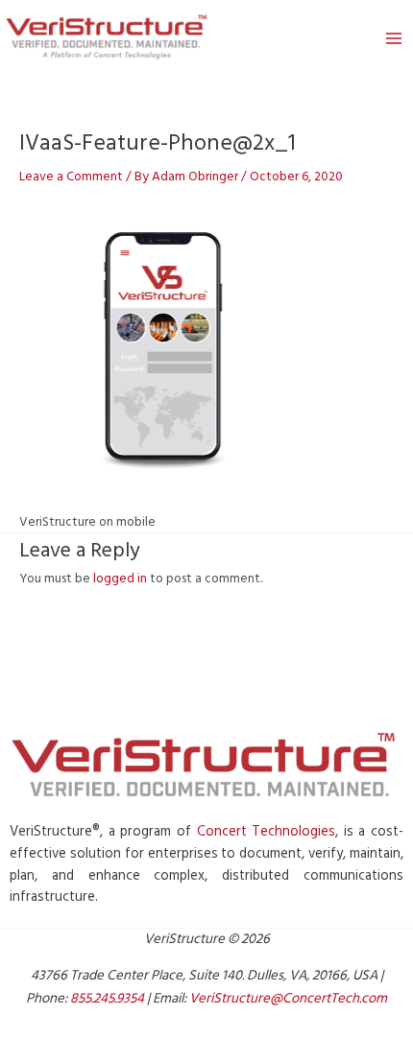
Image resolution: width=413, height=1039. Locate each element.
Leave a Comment (71, 176)
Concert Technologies (266, 831)
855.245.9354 (107, 998)
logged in (120, 578)
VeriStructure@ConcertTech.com (288, 998)
